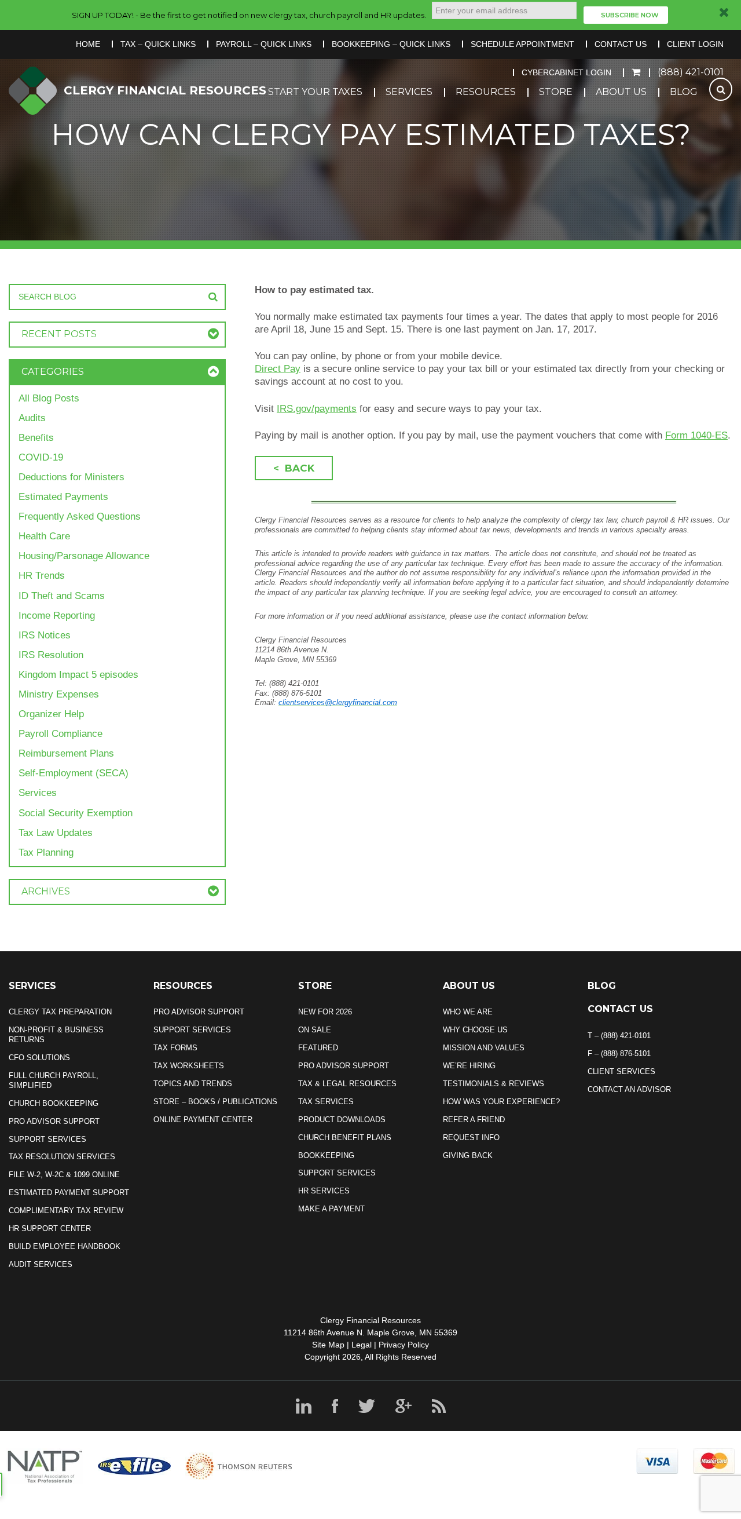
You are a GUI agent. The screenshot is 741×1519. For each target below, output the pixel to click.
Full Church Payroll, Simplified (53, 1080)
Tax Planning (46, 852)
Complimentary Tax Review (66, 1210)
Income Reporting (57, 615)
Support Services (47, 1139)
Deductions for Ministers (71, 477)
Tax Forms (175, 1047)
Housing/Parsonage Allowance (84, 555)
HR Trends (42, 575)
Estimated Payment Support (69, 1192)
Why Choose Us (475, 1029)
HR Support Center (50, 1228)
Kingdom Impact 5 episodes (78, 674)
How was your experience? (501, 1101)
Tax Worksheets (188, 1065)
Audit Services (40, 1264)
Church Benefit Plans (344, 1137)
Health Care (44, 536)
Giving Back (468, 1155)
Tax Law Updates (56, 832)
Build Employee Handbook (64, 1246)
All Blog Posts (49, 398)
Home (88, 44)
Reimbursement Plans (66, 753)
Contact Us (621, 44)
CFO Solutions (39, 1057)
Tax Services (326, 1101)
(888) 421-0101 (691, 72)
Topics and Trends (192, 1083)
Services (409, 91)
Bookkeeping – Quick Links (391, 44)
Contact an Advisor (629, 1089)
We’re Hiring (469, 1065)
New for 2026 (325, 1011)
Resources (486, 91)
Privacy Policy (404, 1344)
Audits (32, 417)
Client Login (695, 44)
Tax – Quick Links (158, 44)
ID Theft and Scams (62, 595)
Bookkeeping (326, 1155)
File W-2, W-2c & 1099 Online (64, 1174)
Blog (684, 91)
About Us (621, 91)
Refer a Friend (474, 1119)
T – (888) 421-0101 (619, 1035)
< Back (293, 468)
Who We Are (468, 1011)
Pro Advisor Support (54, 1121)
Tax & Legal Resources (347, 1083)
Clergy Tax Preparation (60, 1011)
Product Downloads (342, 1119)
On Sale (314, 1029)
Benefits (36, 437)
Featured (318, 1047)
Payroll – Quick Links (263, 44)
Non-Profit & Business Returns (56, 1034)
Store (556, 91)
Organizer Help (51, 714)
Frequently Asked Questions (80, 516)
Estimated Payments (63, 496)
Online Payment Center (202, 1119)
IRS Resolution (51, 654)
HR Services (324, 1190)
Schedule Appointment (522, 44)
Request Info (471, 1137)
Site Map (328, 1344)
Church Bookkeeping (53, 1103)
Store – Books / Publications (215, 1101)
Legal (361, 1344)
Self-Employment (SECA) (74, 773)
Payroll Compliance (60, 733)
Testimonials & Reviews (493, 1083)
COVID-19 (41, 457)
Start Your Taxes (315, 91)
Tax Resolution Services (62, 1156)
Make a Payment (331, 1208)
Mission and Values (483, 1047)
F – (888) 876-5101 (619, 1053)
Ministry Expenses (59, 694)
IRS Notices (45, 635)
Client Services (621, 1071)
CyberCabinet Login (566, 72)
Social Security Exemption (76, 813)
